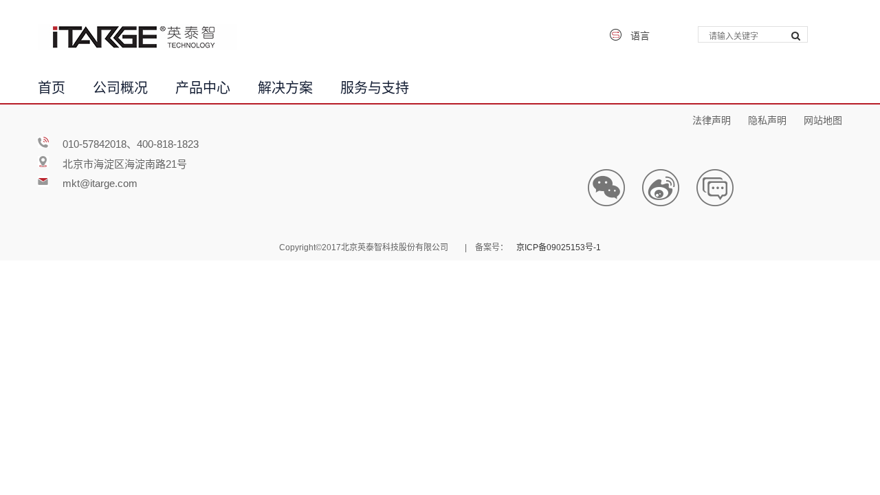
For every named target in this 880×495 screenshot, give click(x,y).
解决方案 (285, 86)
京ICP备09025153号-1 (558, 246)
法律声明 (711, 118)
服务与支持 (374, 86)
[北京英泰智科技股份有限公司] (137, 37)
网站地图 (823, 118)
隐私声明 (767, 118)
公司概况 (120, 86)
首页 (51, 86)
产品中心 (202, 86)
